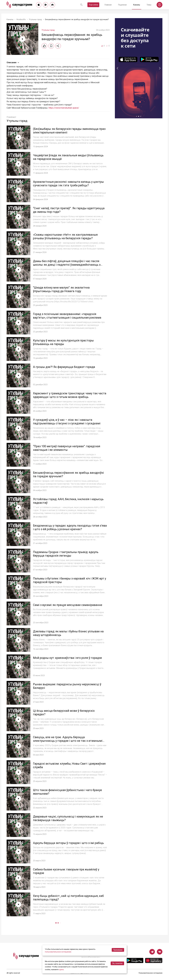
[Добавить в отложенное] (51, 46)
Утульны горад (35, 19)
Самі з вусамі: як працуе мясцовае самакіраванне (67, 605)
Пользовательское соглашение (150, 973)
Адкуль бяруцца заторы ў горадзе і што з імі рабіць (68, 843)
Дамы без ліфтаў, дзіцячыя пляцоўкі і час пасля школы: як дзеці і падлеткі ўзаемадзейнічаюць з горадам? (66, 264)
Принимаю (118, 950)
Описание (11, 62)
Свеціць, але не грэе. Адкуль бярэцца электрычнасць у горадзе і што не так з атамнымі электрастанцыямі (67, 741)
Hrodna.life (21, 19)
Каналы (136, 5)
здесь (61, 969)
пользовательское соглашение (58, 952)
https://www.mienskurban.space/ (64, 108)
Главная (108, 5)
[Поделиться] (58, 46)
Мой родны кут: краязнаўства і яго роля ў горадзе (67, 657)
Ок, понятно (117, 963)
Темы (149, 5)
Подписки (122, 5)
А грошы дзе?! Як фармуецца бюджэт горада (64, 367)
